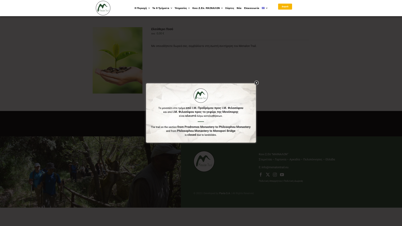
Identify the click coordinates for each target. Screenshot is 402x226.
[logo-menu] (103, 2)
